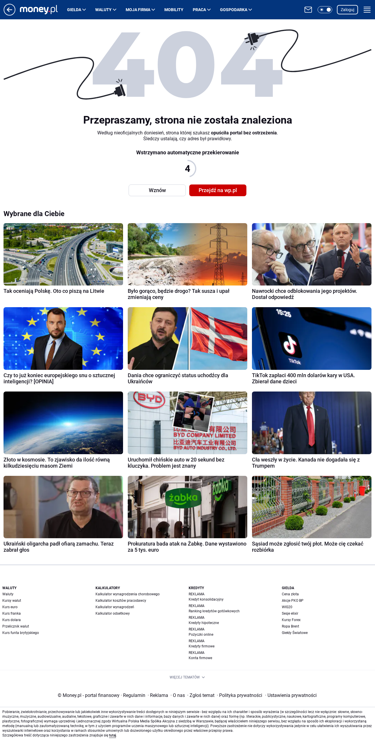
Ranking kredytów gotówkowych (214, 611)
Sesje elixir (290, 613)
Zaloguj (347, 9)
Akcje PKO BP (293, 601)
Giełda (74, 9)
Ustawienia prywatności (291, 695)
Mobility (173, 9)
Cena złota (290, 594)
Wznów (157, 190)
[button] (325, 9)
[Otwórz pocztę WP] (308, 9)
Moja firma (138, 9)
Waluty (103, 9)
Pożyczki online (201, 635)
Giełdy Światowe (295, 633)
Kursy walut (11, 601)
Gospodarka (233, 9)
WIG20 (287, 607)
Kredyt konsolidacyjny (206, 599)
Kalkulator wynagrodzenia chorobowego (128, 594)
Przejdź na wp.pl (218, 190)
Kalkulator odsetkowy (113, 613)
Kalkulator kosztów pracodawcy (121, 601)
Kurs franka (11, 613)
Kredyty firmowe (201, 646)
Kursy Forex (291, 620)
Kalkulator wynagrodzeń (115, 607)
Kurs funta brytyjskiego (20, 633)
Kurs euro (10, 607)
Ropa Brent (290, 626)
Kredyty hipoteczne (204, 623)
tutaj (112, 735)
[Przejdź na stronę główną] (10, 14)
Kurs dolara (11, 620)
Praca (199, 9)
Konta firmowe (200, 658)
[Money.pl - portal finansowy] (43, 9)
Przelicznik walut (15, 626)
